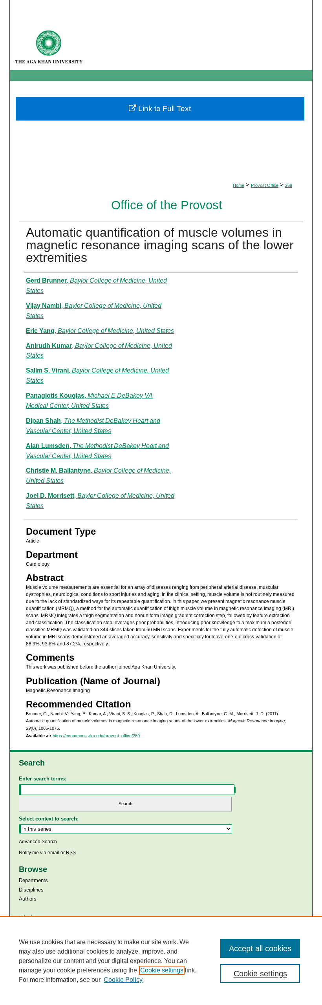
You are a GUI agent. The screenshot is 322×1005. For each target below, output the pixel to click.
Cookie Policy (123, 979)
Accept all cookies (260, 948)
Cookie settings (161, 970)
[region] (161, 960)
